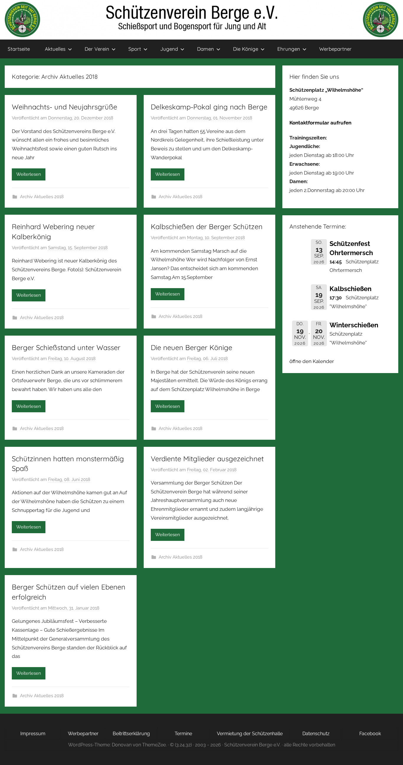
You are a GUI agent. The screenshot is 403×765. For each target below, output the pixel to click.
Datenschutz (316, 733)
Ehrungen (288, 49)
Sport (134, 49)
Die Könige (245, 49)
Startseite (19, 49)
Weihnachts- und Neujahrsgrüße (64, 106)
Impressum (32, 733)
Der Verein (97, 49)
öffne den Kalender (311, 361)
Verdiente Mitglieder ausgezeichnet (207, 458)
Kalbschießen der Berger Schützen (207, 226)
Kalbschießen (350, 289)
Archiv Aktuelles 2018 (42, 196)
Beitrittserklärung (131, 733)
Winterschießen (354, 325)
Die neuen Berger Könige (191, 347)
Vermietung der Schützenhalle (250, 733)
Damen (205, 49)
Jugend (169, 49)
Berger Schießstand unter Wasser (66, 347)
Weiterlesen (28, 174)
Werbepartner (335, 49)
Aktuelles (55, 49)
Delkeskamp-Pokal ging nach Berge (209, 106)
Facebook (370, 733)
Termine (183, 733)
